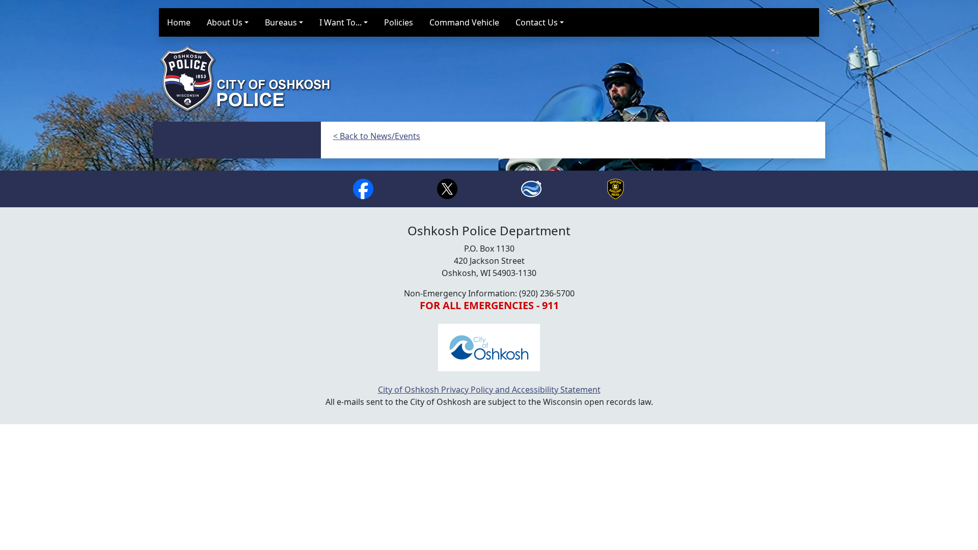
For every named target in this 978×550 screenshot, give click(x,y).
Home (179, 22)
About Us (224, 22)
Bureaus (281, 22)
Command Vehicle (464, 22)
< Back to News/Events (376, 136)
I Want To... (340, 22)
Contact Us (536, 22)
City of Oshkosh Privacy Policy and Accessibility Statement (489, 389)
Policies (398, 22)
